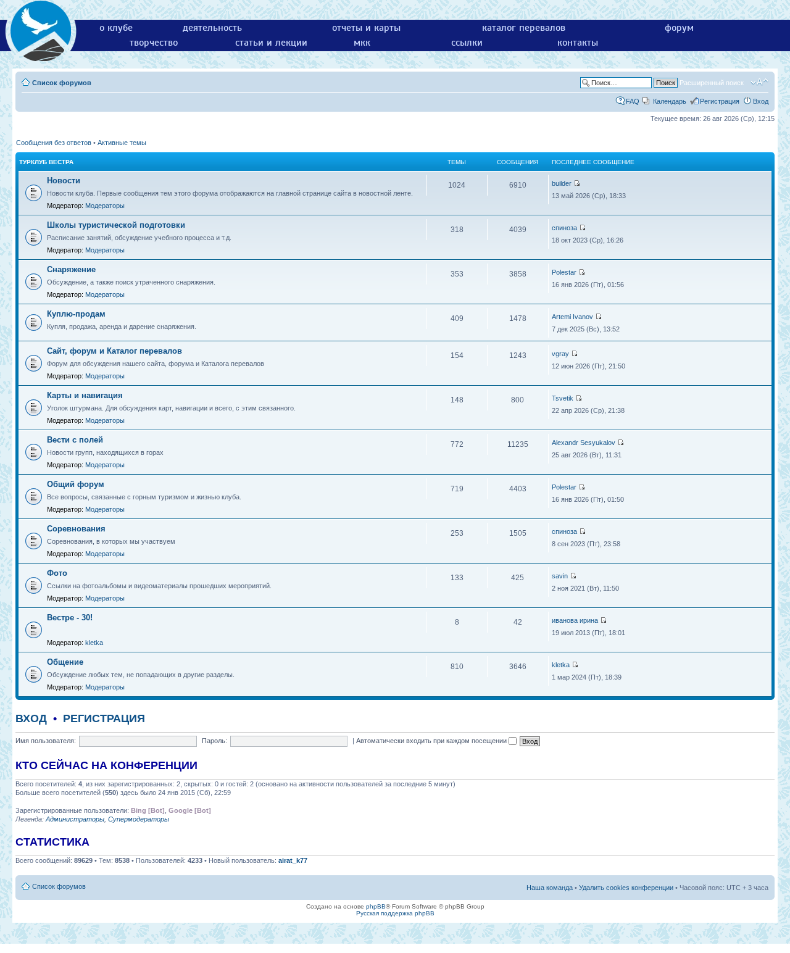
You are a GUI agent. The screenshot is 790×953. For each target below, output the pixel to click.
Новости (63, 180)
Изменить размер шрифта (759, 82)
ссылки (467, 42)
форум (679, 28)
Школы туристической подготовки (116, 225)
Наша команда (549, 887)
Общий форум (75, 484)
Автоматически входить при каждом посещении (432, 740)
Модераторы (105, 205)
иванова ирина (575, 620)
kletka (94, 642)
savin (560, 576)
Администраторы (75, 819)
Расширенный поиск (712, 82)
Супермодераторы (138, 819)
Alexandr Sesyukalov (583, 442)
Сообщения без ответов (53, 142)
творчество (154, 42)
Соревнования (76, 528)
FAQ (632, 101)
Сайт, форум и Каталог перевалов (114, 351)
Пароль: (214, 740)
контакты (577, 42)
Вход (760, 101)
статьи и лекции (271, 42)
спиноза (564, 227)
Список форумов (61, 82)
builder (562, 183)
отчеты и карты (366, 28)
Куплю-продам (76, 313)
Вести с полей (75, 439)
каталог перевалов (523, 28)
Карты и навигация (85, 395)
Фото (57, 573)
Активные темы (122, 142)
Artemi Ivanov (572, 316)
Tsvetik (562, 398)
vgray (560, 353)
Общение (65, 662)
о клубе (116, 28)
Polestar (564, 272)
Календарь (669, 101)
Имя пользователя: (45, 740)
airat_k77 (292, 860)
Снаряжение (71, 269)
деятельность (212, 28)
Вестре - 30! (70, 617)
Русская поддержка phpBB (395, 913)
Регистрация (719, 101)
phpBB (376, 906)
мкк (362, 42)
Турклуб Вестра (46, 162)
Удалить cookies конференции (626, 887)
